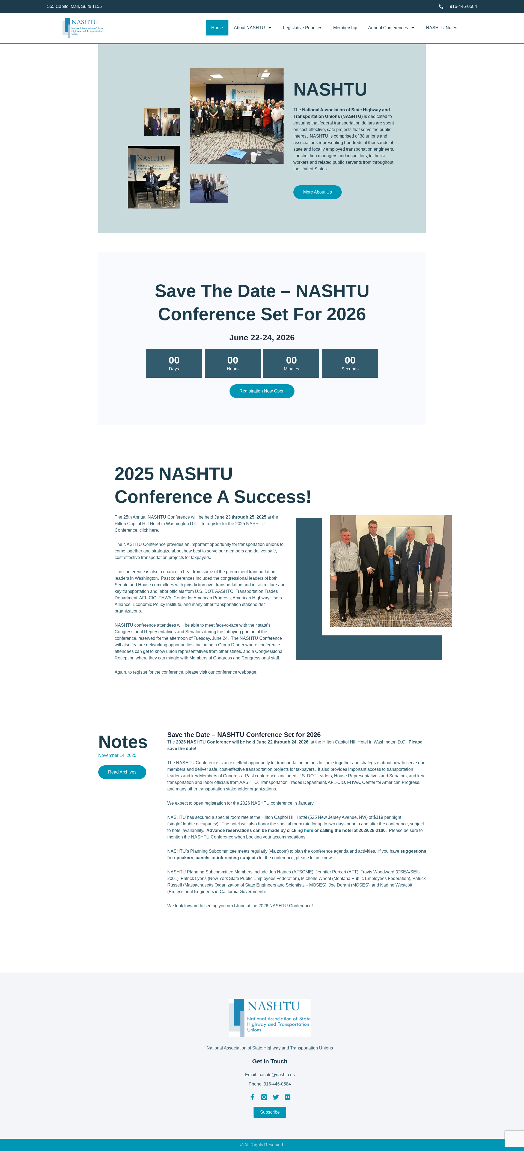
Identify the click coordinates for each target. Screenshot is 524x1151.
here (308, 830)
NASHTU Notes (441, 27)
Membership (345, 27)
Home (217, 27)
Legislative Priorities (302, 27)
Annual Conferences (388, 27)
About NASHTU (249, 27)
